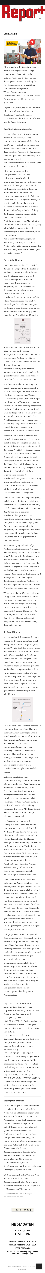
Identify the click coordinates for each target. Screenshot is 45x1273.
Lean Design (20, 1197)
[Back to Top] (39, 1266)
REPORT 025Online (22, 1248)
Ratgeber (29, 1194)
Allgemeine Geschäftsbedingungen (25, 1252)
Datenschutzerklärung (17, 1251)
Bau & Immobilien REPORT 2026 (22, 1245)
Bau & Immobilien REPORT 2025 (22, 1241)
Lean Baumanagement (10, 1197)
